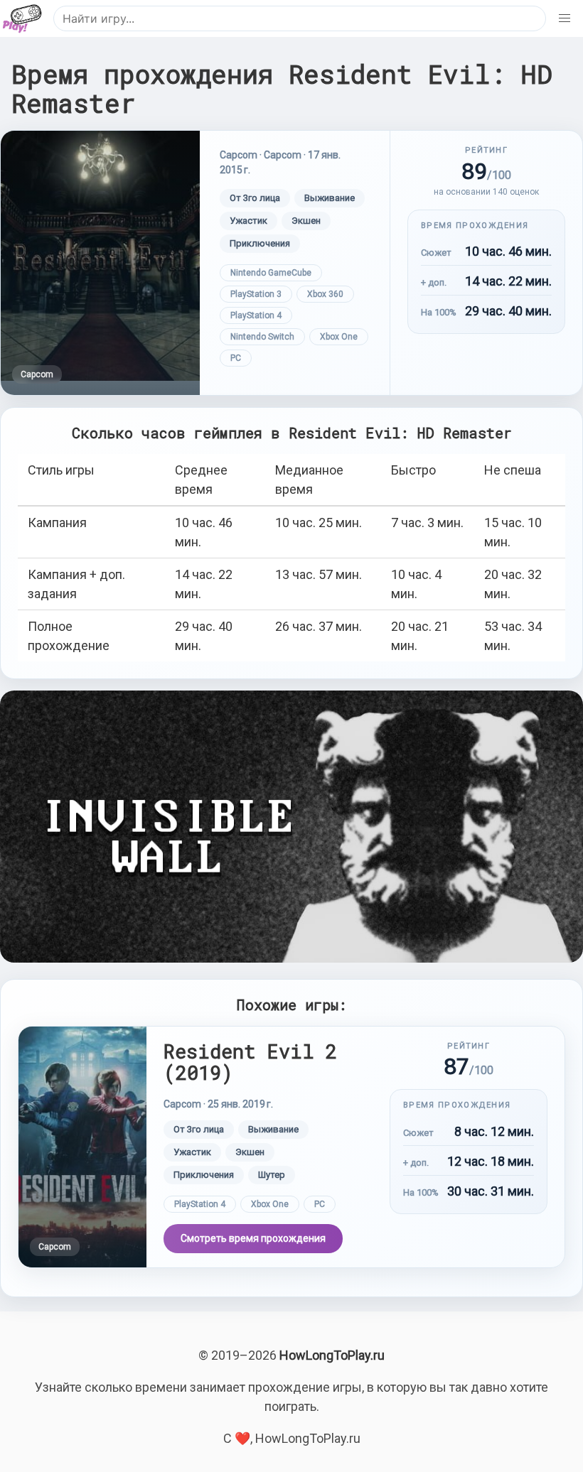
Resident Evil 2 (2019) (250, 1062)
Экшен (306, 220)
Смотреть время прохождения (253, 1238)
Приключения (260, 243)
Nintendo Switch (262, 337)
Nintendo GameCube (270, 273)
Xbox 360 (325, 294)
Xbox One (339, 337)
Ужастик (248, 220)
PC (235, 358)
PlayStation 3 (256, 294)
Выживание (329, 198)
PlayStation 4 (256, 315)
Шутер (271, 1174)
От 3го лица (255, 198)
